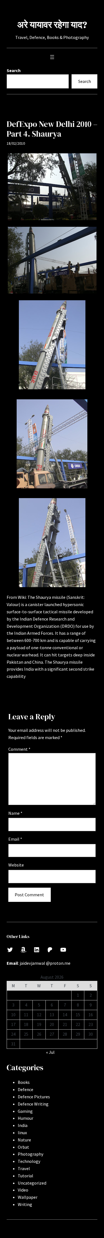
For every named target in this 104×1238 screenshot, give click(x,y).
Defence (25, 1089)
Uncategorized (32, 1183)
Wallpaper (27, 1197)
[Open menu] (52, 57)
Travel (24, 1168)
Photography (31, 1154)
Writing (25, 1204)
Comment (19, 749)
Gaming (25, 1111)
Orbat (23, 1147)
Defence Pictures (34, 1096)
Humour (25, 1118)
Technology (29, 1161)
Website (16, 865)
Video (23, 1190)
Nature (24, 1140)
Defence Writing (33, 1104)
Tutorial (25, 1175)
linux (22, 1132)
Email (15, 839)
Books (24, 1082)
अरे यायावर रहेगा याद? (52, 24)
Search (14, 70)
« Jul (50, 1052)
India (22, 1125)
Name (15, 813)
